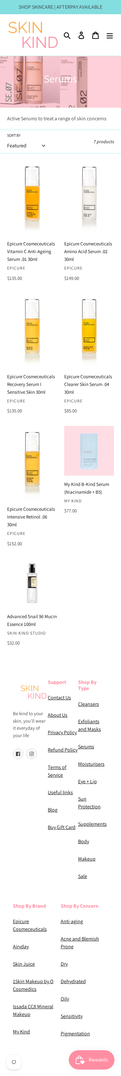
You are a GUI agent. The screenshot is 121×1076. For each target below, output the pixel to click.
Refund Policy (62, 749)
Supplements (92, 824)
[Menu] (110, 35)
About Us (57, 715)
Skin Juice (24, 964)
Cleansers (88, 704)
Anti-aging (72, 921)
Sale (82, 876)
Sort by (14, 135)
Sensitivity (72, 1016)
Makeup (87, 858)
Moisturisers (91, 764)
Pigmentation (75, 1033)
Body (83, 841)
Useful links (60, 792)
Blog (52, 809)
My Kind (21, 1031)
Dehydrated (73, 981)
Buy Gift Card (62, 827)
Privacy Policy (62, 732)
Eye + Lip (87, 781)
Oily (65, 998)
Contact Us (59, 697)
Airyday (21, 946)
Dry (64, 964)
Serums (86, 746)
